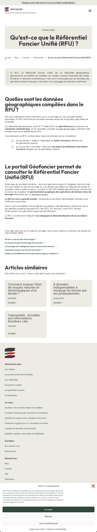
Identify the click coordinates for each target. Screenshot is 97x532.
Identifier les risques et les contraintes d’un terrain (25, 418)
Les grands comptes (13, 385)
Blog (16, 58)
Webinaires (9, 479)
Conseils (25, 58)
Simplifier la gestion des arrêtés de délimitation (24, 434)
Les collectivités (11, 380)
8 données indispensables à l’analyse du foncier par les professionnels (70, 289)
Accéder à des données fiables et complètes (24, 408)
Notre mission (10, 451)
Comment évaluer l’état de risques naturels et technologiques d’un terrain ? (25, 289)
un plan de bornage (65, 129)
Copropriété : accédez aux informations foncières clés (24, 318)
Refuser (48, 516)
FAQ (6, 474)
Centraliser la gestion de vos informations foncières (26, 423)
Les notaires (10, 369)
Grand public (38, 58)
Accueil (8, 58)
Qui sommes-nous (12, 446)
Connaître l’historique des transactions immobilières (26, 413)
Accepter (48, 509)
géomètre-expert (40, 194)
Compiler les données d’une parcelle (20, 428)
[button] (93, 486)
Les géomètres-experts (15, 390)
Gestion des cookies (37, 529)
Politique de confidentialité (56, 529)
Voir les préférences (48, 523)
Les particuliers (11, 395)
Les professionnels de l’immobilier (19, 374)
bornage (58, 81)
